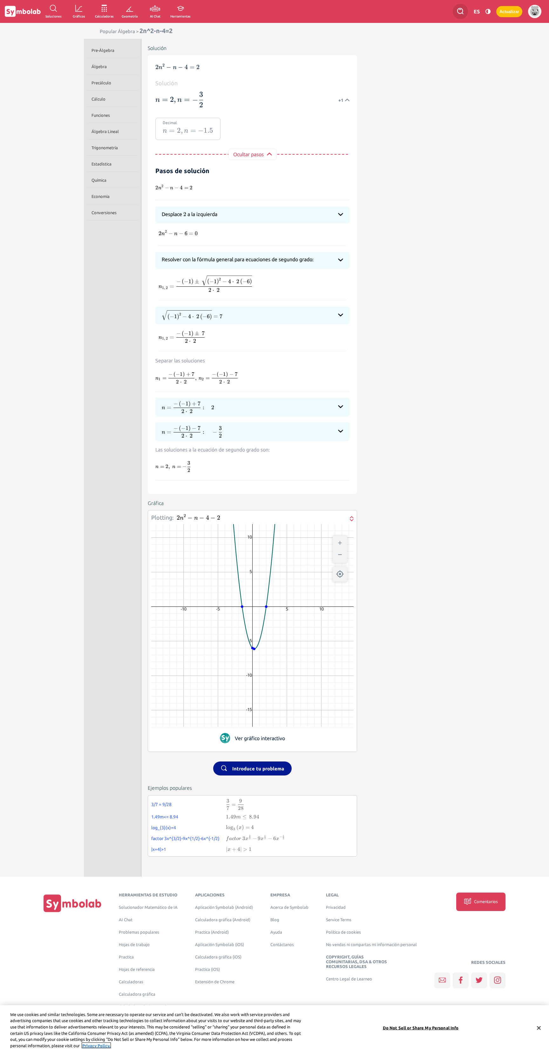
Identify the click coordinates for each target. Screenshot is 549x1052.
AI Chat (125, 919)
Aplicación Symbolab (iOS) (219, 944)
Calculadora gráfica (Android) (222, 919)
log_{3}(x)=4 (163, 827)
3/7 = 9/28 (161, 804)
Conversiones (104, 212)
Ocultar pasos (248, 154)
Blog (274, 919)
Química (99, 180)
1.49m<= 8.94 (164, 817)
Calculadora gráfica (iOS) (218, 957)
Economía (101, 196)
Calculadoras (131, 981)
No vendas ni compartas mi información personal (371, 944)
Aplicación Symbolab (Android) (224, 907)
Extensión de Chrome (214, 981)
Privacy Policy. (96, 1045)
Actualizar (509, 11)
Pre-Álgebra (103, 50)
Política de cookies (343, 932)
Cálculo (98, 99)
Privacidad (336, 907)
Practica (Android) (212, 932)
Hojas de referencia (137, 969)
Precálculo (101, 83)
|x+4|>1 (158, 849)
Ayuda (276, 932)
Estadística (102, 164)
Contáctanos (282, 944)
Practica (126, 957)
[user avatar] (534, 11)
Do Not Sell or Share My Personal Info (421, 1028)
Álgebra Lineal (105, 131)
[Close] (539, 1028)
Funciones (101, 115)
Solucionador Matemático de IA (148, 907)
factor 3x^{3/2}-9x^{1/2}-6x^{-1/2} (185, 838)
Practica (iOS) (207, 969)
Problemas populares (139, 932)
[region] (274, 1028)
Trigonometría (105, 147)
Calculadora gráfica (137, 994)
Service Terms (338, 919)
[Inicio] (72, 903)
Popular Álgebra (117, 31)
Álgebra (99, 66)
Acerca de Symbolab (289, 907)
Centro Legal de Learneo (349, 979)
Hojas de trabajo (134, 944)
